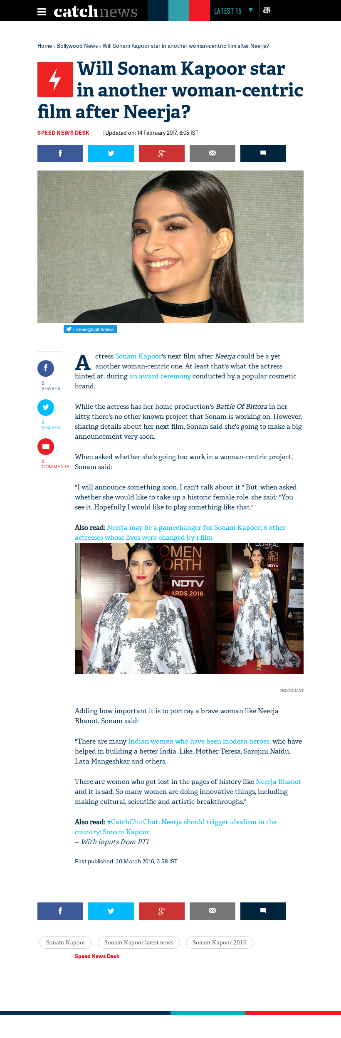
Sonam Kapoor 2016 (220, 942)
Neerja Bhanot (278, 781)
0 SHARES (51, 385)
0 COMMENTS (51, 463)
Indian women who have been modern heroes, (199, 741)
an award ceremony (161, 376)
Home (44, 45)
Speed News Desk (63, 132)
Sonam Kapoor (138, 356)
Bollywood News (77, 45)
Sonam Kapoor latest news (138, 942)
